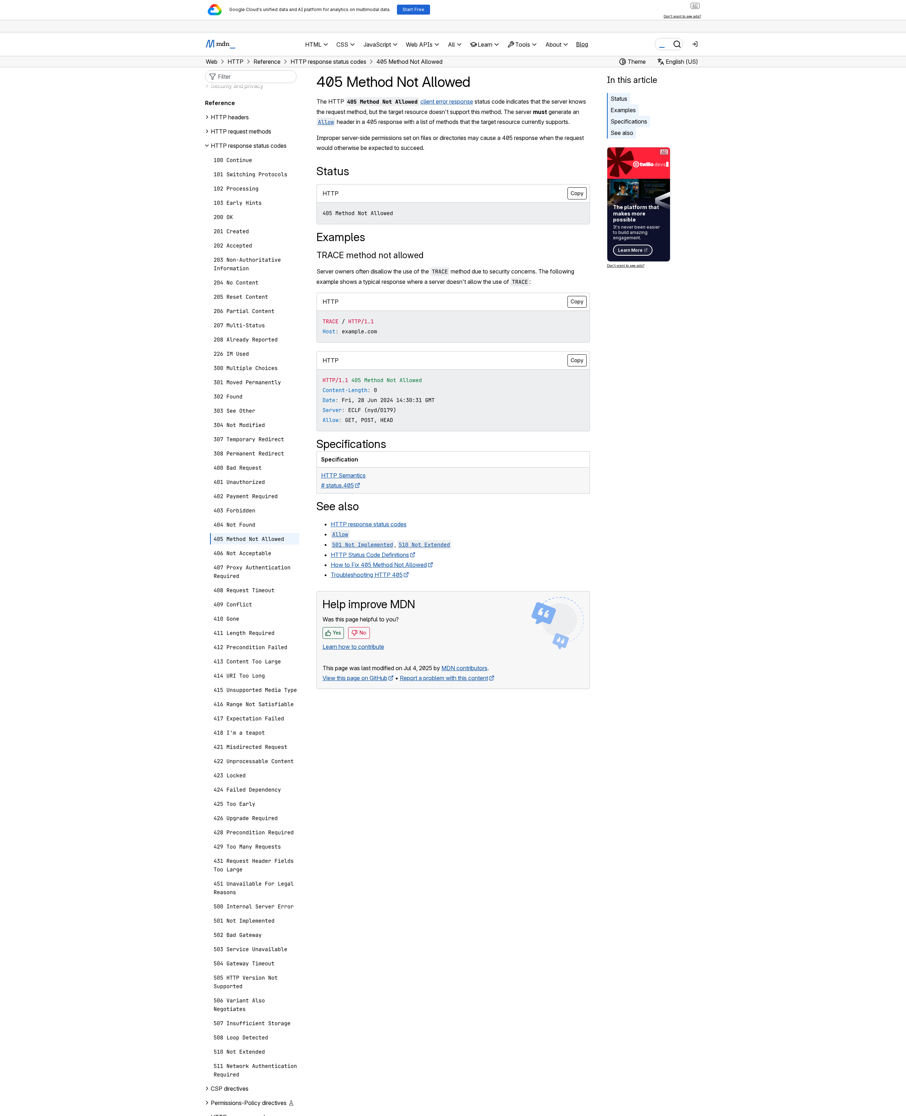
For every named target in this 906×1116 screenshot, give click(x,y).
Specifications (629, 121)
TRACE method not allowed (370, 255)
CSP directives (229, 1088)
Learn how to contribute (353, 646)
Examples (623, 110)
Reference (220, 102)
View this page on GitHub (355, 678)
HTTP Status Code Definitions (370, 554)
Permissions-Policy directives (249, 1102)
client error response (446, 101)
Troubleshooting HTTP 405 (367, 574)
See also (622, 132)
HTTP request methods (241, 131)
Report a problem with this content (444, 678)
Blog (582, 44)
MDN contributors (464, 668)
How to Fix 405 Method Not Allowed (379, 564)
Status (619, 98)
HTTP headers (230, 117)
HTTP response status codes (369, 524)
